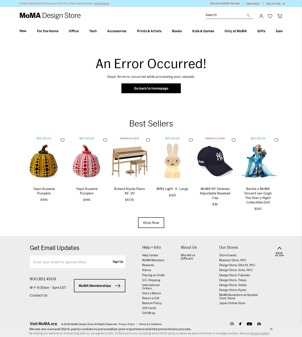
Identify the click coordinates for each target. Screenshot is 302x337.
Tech (93, 31)
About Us (189, 247)
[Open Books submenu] (183, 31)
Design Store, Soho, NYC (236, 270)
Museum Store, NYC (232, 260)
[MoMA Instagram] (232, 324)
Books (177, 31)
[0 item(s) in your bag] (279, 16)
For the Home (47, 31)
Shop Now (151, 222)
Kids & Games (203, 31)
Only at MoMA (236, 31)
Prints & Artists (149, 31)
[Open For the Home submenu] (60, 31)
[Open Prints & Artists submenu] (163, 31)
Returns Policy (152, 303)
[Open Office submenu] (80, 31)
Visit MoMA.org (43, 323)
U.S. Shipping (151, 280)
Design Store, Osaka (233, 285)
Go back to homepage (151, 88)
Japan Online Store (232, 303)
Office (74, 31)
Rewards (148, 265)
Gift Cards (149, 308)
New (23, 31)
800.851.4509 (43, 279)
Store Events (227, 255)
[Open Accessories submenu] (128, 31)
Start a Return (151, 293)
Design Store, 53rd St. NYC (237, 265)
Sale (279, 31)
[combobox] (226, 15)
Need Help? (253, 3)
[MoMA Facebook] (240, 324)
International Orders (151, 286)
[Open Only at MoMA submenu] (248, 31)
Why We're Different (188, 256)
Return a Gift (150, 298)
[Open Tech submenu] (98, 31)
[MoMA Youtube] (249, 324)
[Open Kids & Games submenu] (215, 31)
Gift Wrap (148, 313)
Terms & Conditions (150, 324)
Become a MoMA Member (225, 3)
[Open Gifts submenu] (267, 31)
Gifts (261, 31)
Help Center (150, 255)
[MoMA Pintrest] (259, 324)
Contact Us (38, 295)
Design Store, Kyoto (232, 290)
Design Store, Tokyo (233, 280)
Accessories (116, 31)
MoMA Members (153, 260)
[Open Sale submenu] (284, 31)
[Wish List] (270, 16)
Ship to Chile (273, 3)
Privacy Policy (127, 324)
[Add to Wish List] (62, 140)
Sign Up (118, 261)
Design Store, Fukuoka (234, 275)
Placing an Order (153, 275)
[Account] (261, 16)
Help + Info (151, 247)
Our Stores (228, 247)
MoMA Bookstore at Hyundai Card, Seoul (238, 296)
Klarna (146, 270)
